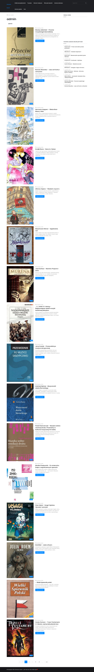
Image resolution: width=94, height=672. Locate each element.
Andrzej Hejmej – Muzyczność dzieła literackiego (45, 387)
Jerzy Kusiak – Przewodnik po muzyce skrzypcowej (45, 347)
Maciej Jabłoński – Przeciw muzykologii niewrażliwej (44, 31)
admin (10, 23)
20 (39, 661)
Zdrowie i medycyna (38, 3)
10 (35, 661)
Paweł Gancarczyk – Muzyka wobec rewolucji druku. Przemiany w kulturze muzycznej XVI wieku (47, 428)
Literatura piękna (18, 9)
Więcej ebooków (39, 40)
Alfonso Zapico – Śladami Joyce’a (47, 189)
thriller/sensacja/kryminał (20, 3)
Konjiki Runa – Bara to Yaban (45, 149)
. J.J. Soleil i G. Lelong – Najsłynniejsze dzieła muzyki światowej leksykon (45, 308)
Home (9, 15)
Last (47, 661)
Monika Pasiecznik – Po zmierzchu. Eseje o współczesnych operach (47, 466)
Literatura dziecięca (58, 3)
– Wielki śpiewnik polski (43, 582)
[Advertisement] (75, 28)
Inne (25, 9)
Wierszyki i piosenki (48, 3)
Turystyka (29, 3)
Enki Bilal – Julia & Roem (43, 545)
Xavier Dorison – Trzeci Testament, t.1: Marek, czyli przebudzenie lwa (47, 623)
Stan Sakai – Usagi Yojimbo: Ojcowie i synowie (45, 506)
